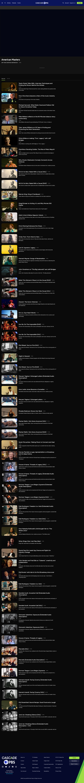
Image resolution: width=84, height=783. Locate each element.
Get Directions (9, 773)
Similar (8, 78)
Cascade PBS (26, 778)
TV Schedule (34, 757)
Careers (22, 764)
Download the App (36, 771)
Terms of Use (58, 767)
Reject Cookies (74, 764)
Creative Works (47, 767)
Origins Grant (46, 760)
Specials (3, 78)
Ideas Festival (47, 757)
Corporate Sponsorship (49, 764)
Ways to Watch (35, 767)
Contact (22, 760)
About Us (23, 757)
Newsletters (74, 760)
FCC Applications (59, 764)
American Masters (10, 59)
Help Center (23, 767)
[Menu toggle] (2, 3)
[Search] (63, 3)
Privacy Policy (58, 771)
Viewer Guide (35, 760)
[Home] (9, 761)
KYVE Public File (59, 760)
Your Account (23, 771)
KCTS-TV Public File (60, 757)
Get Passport (35, 764)
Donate (79, 3)
